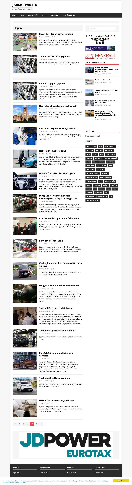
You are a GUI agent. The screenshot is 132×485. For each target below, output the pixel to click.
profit (89, 185)
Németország (91, 181)
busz (101, 154)
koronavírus (101, 166)
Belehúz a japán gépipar (52, 83)
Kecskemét (90, 166)
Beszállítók (33, 15)
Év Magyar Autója (93, 200)
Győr (95, 162)
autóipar (90, 150)
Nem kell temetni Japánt (52, 150)
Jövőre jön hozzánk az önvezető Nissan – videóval (60, 264)
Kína (110, 166)
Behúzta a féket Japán (51, 240)
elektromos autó (110, 158)
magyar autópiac (93, 173)
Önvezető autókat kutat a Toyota (57, 173)
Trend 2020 (98, 193)
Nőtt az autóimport (102, 80)
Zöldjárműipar (68, 15)
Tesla (108, 189)
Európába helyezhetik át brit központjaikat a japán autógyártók (58, 197)
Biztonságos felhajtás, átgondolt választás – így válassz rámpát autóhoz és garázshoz (105, 114)
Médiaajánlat (71, 473)
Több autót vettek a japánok (54, 378)
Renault (97, 185)
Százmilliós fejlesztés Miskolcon (56, 308)
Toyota (89, 193)
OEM (22, 15)
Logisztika (54, 15)
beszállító (109, 150)
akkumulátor (91, 147)
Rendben (121, 480)
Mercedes (105, 173)
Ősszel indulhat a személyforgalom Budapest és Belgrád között (106, 69)
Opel (100, 181)
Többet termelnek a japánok (54, 56)
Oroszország (110, 181)
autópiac (99, 150)
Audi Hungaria (110, 147)
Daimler (89, 158)
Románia (114, 185)
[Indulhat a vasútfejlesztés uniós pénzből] (89, 105)
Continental (110, 154)
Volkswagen (102, 197)
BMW (88, 154)
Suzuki (101, 189)
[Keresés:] (102, 28)
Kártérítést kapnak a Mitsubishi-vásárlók (56, 354)
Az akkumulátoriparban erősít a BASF (59, 218)
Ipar (43, 15)
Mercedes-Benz (92, 177)
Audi (100, 147)
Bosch (95, 154)
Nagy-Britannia (105, 177)
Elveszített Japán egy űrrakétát (56, 33)
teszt (115, 189)
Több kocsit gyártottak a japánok (57, 330)
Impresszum (17, 473)
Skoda (89, 189)
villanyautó (91, 197)
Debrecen (98, 158)
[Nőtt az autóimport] (89, 84)
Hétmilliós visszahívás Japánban (56, 400)
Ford (88, 162)
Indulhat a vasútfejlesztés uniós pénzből (105, 102)
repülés (105, 185)
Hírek (14, 15)
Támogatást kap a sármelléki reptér (106, 91)
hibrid (101, 162)
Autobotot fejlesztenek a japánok (57, 128)
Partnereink (44, 473)
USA (106, 193)
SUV (95, 189)
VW (111, 197)
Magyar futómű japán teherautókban (59, 285)
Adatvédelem (99, 473)
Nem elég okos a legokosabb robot (57, 106)
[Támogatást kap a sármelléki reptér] (89, 94)
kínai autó (90, 170)
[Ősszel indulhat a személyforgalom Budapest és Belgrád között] (89, 72)
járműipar (110, 162)
